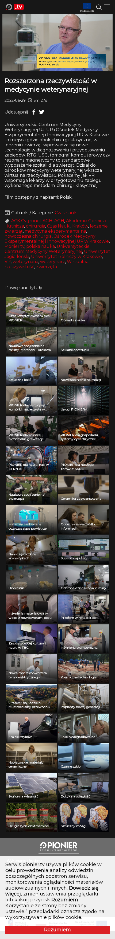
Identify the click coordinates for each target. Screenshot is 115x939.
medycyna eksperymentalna (55, 231)
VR (8, 261)
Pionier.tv (14, 246)
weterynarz (52, 261)
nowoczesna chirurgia (28, 236)
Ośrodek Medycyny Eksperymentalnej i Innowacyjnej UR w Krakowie (57, 239)
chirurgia (35, 226)
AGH (59, 220)
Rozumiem (57, 930)
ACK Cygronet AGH (31, 220)
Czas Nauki (58, 226)
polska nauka (40, 246)
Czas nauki (66, 212)
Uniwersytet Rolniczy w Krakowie (66, 256)
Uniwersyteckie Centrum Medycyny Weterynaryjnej (47, 249)
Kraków (80, 226)
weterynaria (25, 261)
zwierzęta (46, 266)
